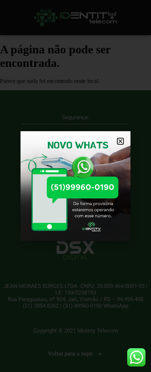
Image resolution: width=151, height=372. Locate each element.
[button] (120, 141)
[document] (75, 186)
